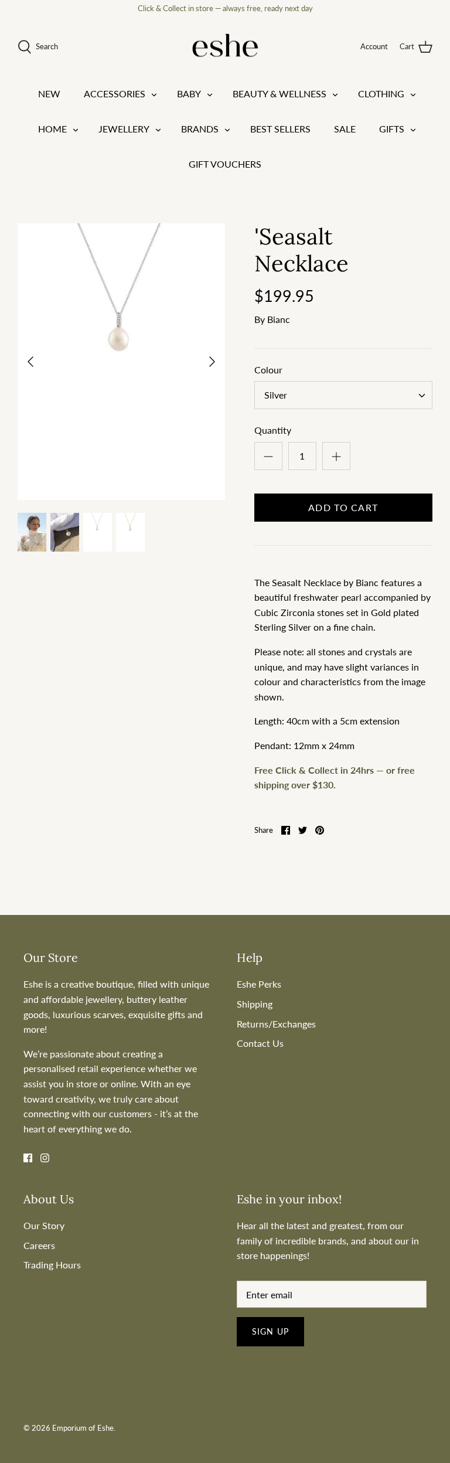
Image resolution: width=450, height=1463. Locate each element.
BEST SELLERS (280, 128)
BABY (189, 93)
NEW (49, 93)
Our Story (43, 1225)
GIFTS (391, 128)
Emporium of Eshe (83, 1428)
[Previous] (30, 362)
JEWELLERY (123, 128)
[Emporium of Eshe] (225, 46)
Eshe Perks (259, 983)
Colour (268, 369)
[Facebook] (27, 1158)
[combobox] (343, 395)
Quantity (272, 430)
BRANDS (200, 128)
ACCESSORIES (114, 93)
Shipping (254, 1003)
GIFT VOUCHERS (225, 163)
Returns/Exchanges (276, 1023)
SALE (345, 128)
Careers (39, 1245)
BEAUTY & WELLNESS (279, 93)
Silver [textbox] (275, 394)
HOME (52, 128)
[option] (121, 361)
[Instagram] (44, 1158)
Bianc (278, 319)
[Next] (212, 362)
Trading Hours (52, 1264)
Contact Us (260, 1043)
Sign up (270, 1331)
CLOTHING (381, 93)
